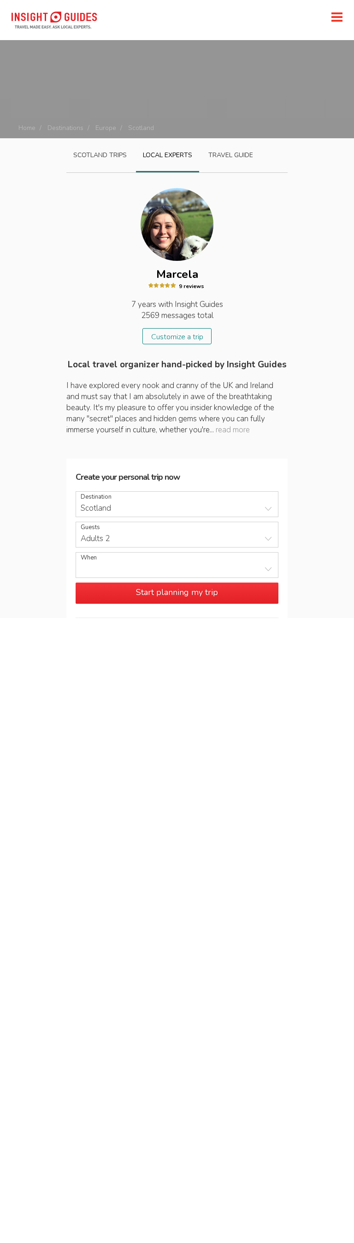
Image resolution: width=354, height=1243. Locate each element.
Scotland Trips (100, 155)
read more (233, 429)
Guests (90, 527)
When (89, 558)
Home (26, 128)
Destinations (65, 128)
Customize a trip (177, 337)
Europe (105, 128)
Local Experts (167, 155)
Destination (96, 497)
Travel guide (230, 155)
